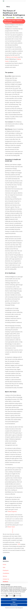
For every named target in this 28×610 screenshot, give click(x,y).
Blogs (5, 20)
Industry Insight (11, 20)
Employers (5, 570)
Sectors (5, 576)
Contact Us (6, 579)
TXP (19, 544)
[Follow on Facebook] (7, 554)
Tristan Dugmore (12, 511)
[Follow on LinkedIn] (4, 554)
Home (4, 564)
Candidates (6, 573)
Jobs (4, 567)
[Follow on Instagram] (10, 554)
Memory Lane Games (12, 57)
